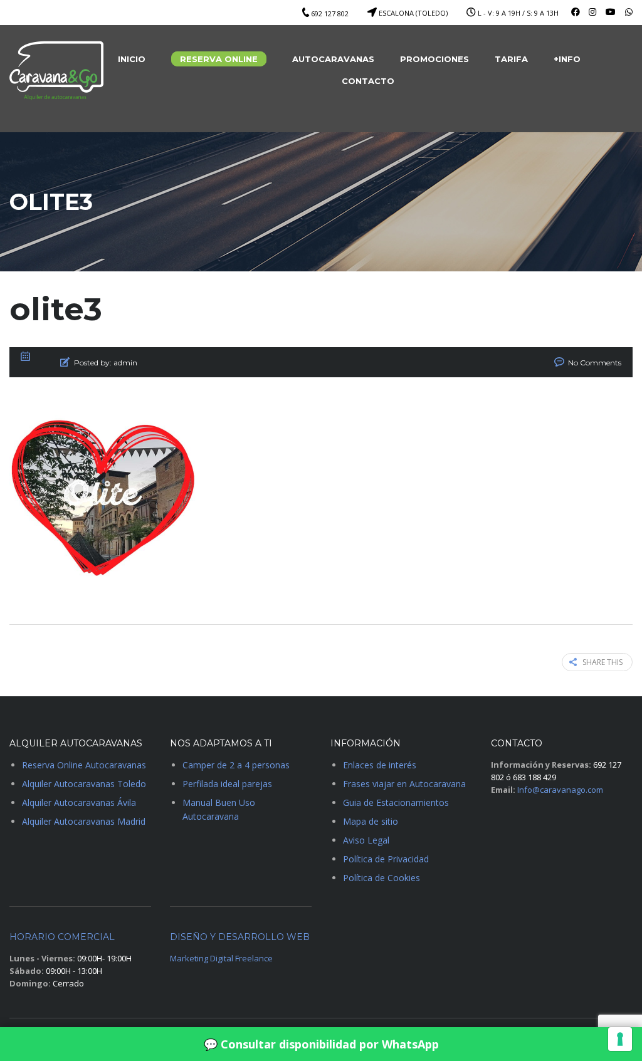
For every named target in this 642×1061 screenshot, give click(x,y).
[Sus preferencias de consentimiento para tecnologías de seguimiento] (620, 1039)
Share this (602, 662)
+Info (567, 59)
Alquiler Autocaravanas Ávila (79, 802)
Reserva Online (219, 59)
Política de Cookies (381, 878)
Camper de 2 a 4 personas (236, 765)
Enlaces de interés (379, 765)
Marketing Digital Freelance (221, 958)
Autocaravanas (333, 59)
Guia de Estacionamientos (396, 802)
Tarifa (511, 59)
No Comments (594, 362)
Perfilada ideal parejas (227, 784)
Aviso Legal (366, 840)
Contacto (368, 81)
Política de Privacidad (386, 859)
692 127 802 (330, 13)
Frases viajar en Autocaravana (404, 784)
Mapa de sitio (370, 821)
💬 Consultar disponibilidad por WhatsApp (321, 1044)
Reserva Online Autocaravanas (84, 765)
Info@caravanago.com (560, 789)
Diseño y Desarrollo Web (240, 937)
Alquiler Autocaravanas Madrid (83, 821)
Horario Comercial (62, 937)
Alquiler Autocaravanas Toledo (84, 784)
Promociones (434, 59)
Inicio (131, 59)
